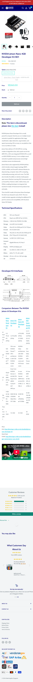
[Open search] (23, 8)
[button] (8, 501)
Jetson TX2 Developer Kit (13, 323)
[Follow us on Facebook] (3, 642)
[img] (16, 552)
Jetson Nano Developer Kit (7, 323)
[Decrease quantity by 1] (10, 97)
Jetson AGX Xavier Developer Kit (28, 323)
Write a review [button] (16, 514)
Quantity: (4, 97)
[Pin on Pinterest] (23, 111)
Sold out (16, 104)
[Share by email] (30, 111)
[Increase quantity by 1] (19, 97)
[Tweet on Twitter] (26, 111)
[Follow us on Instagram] (6, 642)
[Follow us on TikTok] (9, 642)
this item (14, 126)
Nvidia (4, 61)
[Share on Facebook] (20, 111)
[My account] (26, 8)
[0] (30, 8)
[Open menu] (3, 8)
